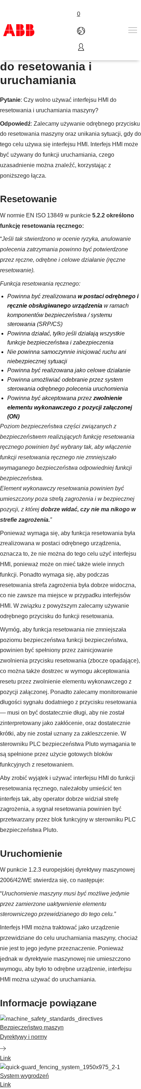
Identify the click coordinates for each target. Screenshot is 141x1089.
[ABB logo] (19, 30)
